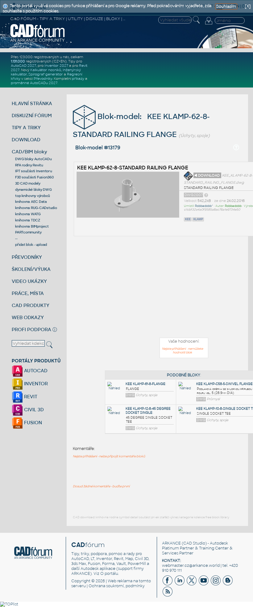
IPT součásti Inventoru (33, 171)
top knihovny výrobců (32, 196)
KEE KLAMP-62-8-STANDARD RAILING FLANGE (132, 168)
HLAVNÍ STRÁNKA (32, 103)
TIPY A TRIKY (26, 127)
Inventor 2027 (56, 65)
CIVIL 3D (33, 410)
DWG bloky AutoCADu (33, 159)
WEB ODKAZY (28, 317)
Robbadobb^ (204, 206)
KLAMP (198, 219)
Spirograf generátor (45, 74)
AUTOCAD (35, 371)
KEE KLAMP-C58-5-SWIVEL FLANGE (224, 384)
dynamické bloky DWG (33, 189)
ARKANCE (171, 543)
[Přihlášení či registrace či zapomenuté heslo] (208, 24)
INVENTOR (35, 384)
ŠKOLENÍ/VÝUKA (31, 269)
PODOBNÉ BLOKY (183, 375)
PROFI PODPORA (31, 329)
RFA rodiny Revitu (29, 165)
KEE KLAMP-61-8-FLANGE (145, 384)
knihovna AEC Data (31, 201)
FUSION (32, 422)
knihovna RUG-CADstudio (36, 208)
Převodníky (43, 78)
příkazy (78, 78)
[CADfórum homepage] (37, 41)
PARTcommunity (28, 232)
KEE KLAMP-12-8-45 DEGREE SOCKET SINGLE (148, 411)
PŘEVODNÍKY (27, 257)
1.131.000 (18, 61)
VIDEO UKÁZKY (29, 281)
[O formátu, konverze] (206, 195)
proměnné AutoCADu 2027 (34, 83)
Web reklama (120, 581)
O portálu (109, 573)
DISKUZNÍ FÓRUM (32, 115)
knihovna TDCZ (27, 220)
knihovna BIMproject (31, 226)
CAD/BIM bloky (29, 152)
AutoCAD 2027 (23, 65)
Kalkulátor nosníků (45, 70)
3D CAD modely (27, 183)
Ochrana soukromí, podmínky (117, 585)
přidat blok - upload (31, 244)
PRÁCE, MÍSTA (28, 293)
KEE (188, 219)
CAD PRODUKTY (30, 305)
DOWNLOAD (26, 140)
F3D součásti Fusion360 (34, 177)
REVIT (30, 397)
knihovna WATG (28, 214)
